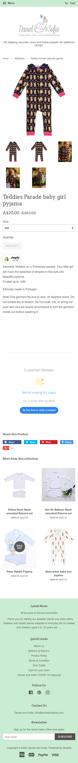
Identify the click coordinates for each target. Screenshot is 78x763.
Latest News (39, 606)
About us (39, 646)
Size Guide (39, 665)
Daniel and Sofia (37, 748)
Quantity (8, 237)
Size (6, 221)
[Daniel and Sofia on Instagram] (48, 693)
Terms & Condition (39, 660)
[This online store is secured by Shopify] (12, 261)
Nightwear (20, 58)
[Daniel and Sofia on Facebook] (31, 693)
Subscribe (65, 736)
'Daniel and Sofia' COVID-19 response (39, 675)
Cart (72, 3)
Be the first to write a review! (39, 410)
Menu (11, 3)
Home (6, 58)
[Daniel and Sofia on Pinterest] (39, 693)
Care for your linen (39, 670)
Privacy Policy (39, 655)
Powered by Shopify (60, 748)
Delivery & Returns (39, 651)
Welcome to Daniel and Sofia (39, 612)
